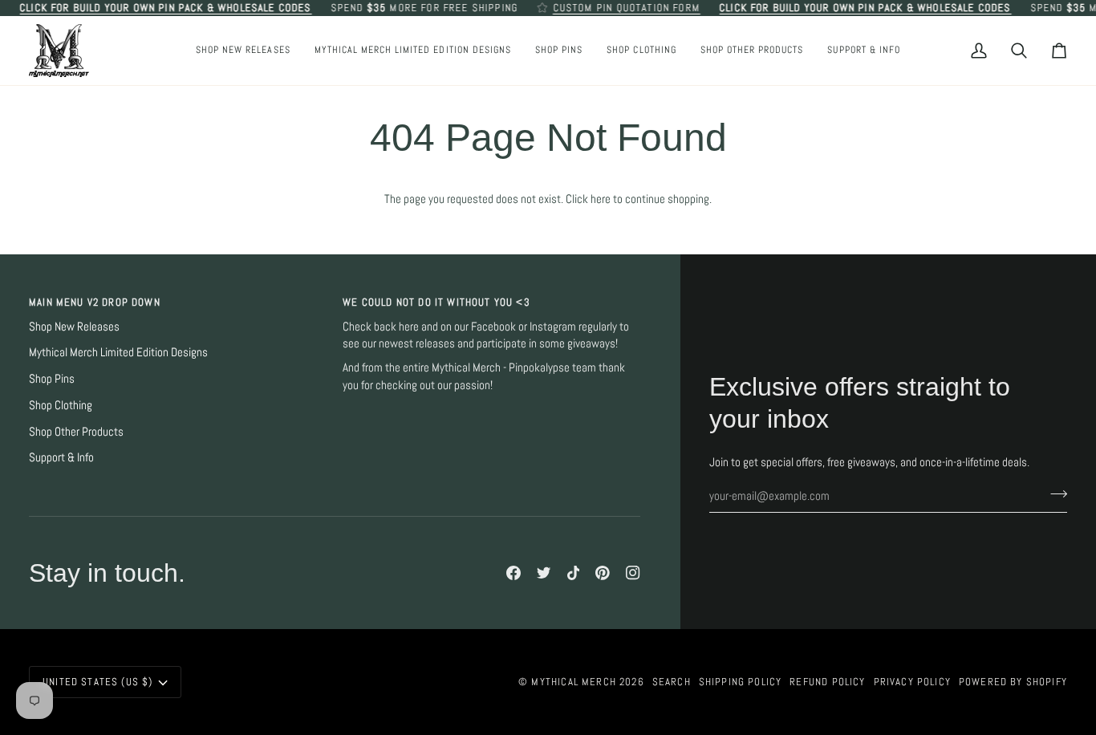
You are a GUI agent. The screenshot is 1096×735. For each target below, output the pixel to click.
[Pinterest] (602, 573)
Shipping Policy (740, 681)
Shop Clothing (60, 405)
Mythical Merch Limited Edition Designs (118, 352)
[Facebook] (513, 573)
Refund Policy (827, 681)
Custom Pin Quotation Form (626, 7)
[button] (559, 50)
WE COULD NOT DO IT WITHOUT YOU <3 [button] (436, 302)
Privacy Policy (912, 681)
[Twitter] (544, 573)
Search (671, 681)
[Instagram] (633, 573)
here (601, 199)
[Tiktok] (573, 573)
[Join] (1054, 494)
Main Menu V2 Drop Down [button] (94, 302)
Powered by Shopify (1013, 681)
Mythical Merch (573, 681)
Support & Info (61, 457)
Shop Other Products (76, 431)
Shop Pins (52, 379)
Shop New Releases (74, 326)
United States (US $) (97, 681)
